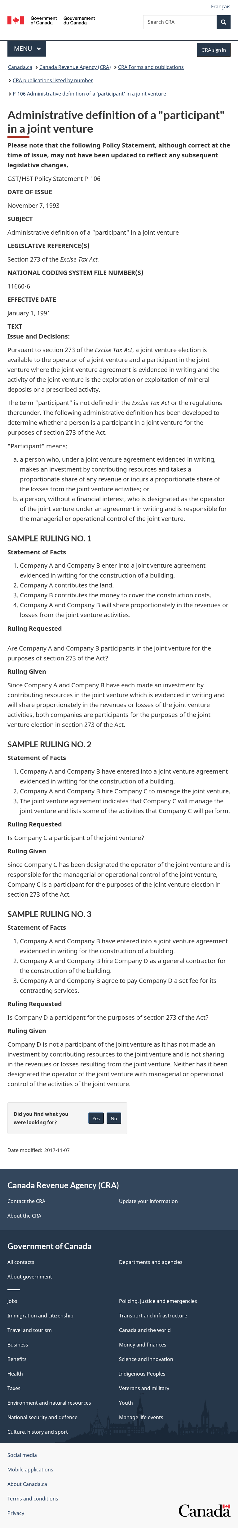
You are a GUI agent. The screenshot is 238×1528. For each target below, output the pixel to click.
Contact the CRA (26, 1201)
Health (15, 1373)
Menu (24, 48)
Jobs (12, 1301)
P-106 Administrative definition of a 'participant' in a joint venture (89, 93)
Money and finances (142, 1344)
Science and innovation (146, 1359)
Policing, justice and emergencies (158, 1301)
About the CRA (24, 1215)
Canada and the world (145, 1330)
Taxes (13, 1388)
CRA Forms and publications (151, 67)
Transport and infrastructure (153, 1315)
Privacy (15, 1513)
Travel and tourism (29, 1330)
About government (29, 1276)
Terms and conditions (32, 1498)
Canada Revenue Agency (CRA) (75, 67)
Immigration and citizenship (40, 1315)
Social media (22, 1455)
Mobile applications (30, 1469)
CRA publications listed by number (53, 80)
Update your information (148, 1201)
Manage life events (141, 1417)
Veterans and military (144, 1388)
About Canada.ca (27, 1484)
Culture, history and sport (37, 1431)
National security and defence (42, 1417)
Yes (96, 1118)
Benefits (17, 1359)
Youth (126, 1402)
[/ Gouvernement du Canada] (51, 19)
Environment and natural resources (49, 1402)
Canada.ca (20, 67)
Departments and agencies (151, 1262)
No (114, 1118)
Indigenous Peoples (142, 1373)
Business (17, 1344)
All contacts (20, 1262)
